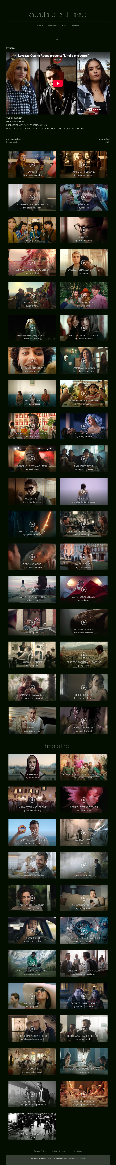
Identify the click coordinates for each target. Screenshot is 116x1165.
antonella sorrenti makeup (58, 14)
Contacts (81, 1158)
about (40, 25)
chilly (107, 142)
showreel (52, 25)
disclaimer (78, 1151)
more (64, 25)
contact (75, 25)
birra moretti (12, 142)
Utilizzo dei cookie (59, 1151)
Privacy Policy (40, 1151)
